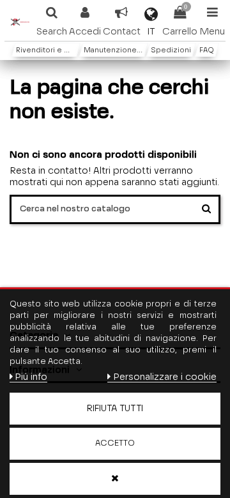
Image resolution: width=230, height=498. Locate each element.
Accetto (115, 443)
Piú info (31, 377)
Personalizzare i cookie (164, 377)
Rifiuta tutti (115, 408)
